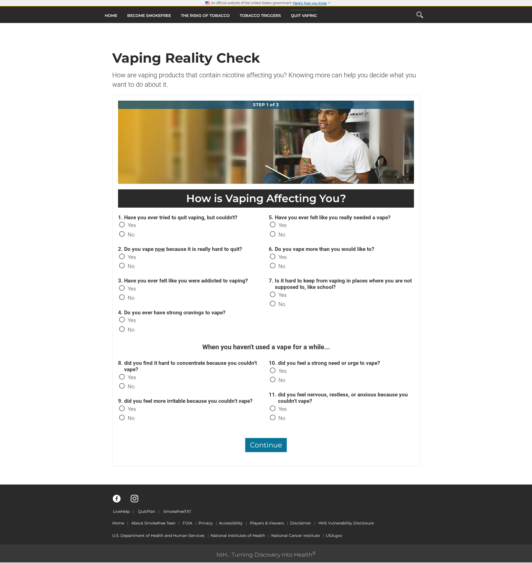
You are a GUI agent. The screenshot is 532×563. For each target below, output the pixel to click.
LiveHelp (121, 511)
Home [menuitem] (111, 15)
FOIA (187, 523)
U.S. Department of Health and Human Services (158, 535)
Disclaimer (300, 523)
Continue (266, 445)
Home (118, 523)
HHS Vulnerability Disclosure (346, 523)
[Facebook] (119, 501)
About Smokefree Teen (153, 523)
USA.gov (334, 535)
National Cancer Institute (295, 535)
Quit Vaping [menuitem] (304, 15)
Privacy (205, 523)
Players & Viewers (267, 523)
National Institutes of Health (238, 535)
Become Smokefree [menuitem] (149, 15)
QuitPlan (146, 511)
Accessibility (231, 523)
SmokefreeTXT (177, 511)
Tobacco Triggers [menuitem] (260, 15)
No (131, 234)
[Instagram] (137, 501)
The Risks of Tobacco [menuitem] (205, 15)
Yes (132, 225)
